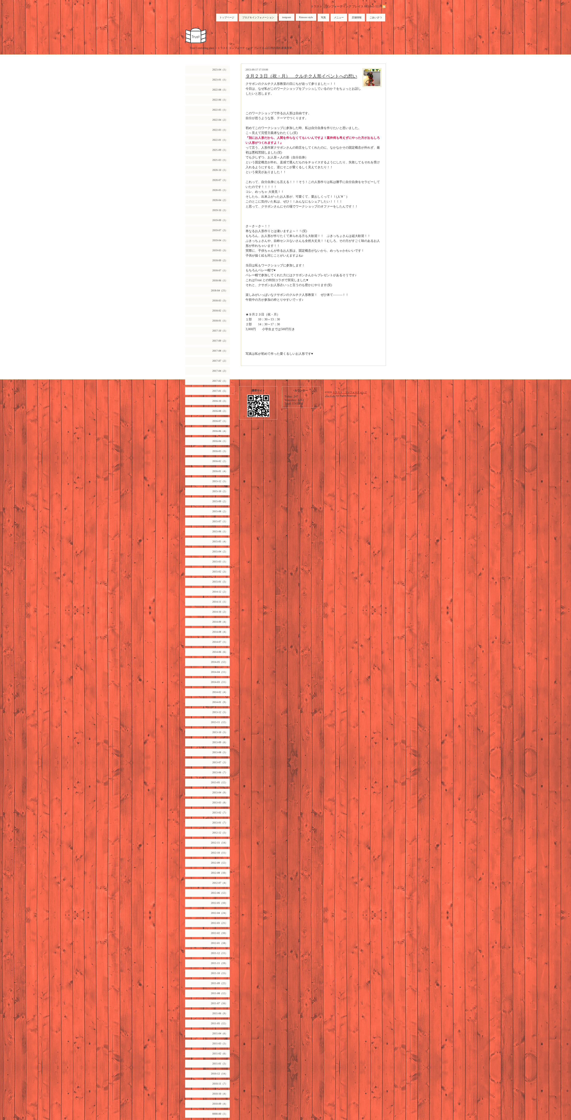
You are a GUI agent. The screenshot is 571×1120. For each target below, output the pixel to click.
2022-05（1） (220, 109)
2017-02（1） (220, 381)
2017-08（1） (220, 350)
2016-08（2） (220, 411)
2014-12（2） (220, 591)
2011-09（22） (219, 983)
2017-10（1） (220, 330)
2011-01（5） (220, 1063)
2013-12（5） (220, 712)
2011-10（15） (219, 973)
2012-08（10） (219, 872)
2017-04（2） (220, 370)
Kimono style (306, 17)
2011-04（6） (220, 1033)
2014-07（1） (220, 642)
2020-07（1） (220, 180)
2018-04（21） (219, 290)
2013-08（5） (220, 752)
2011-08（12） (219, 993)
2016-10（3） (220, 401)
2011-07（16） (219, 1003)
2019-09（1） (220, 220)
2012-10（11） (219, 852)
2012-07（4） (220, 882)
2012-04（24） (219, 913)
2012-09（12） (219, 862)
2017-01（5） (220, 391)
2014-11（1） (220, 601)
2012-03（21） (219, 923)
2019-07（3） (220, 230)
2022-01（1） (220, 140)
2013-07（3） (220, 762)
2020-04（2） (220, 200)
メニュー (339, 17)
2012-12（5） (220, 832)
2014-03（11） (219, 682)
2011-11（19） (219, 963)
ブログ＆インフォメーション (258, 17)
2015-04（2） (220, 551)
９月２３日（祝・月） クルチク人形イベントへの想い (301, 76)
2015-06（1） (220, 531)
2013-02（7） (220, 812)
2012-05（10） (219, 903)
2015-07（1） (220, 521)
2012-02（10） (219, 933)
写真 (323, 17)
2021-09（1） (220, 150)
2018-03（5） (220, 300)
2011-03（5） (220, 1043)
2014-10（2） (220, 611)
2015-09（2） (220, 501)
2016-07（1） (220, 421)
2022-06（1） (220, 99)
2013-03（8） (220, 802)
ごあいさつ (376, 17)
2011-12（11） (219, 953)
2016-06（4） (220, 431)
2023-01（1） (220, 79)
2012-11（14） (219, 842)
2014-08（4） (220, 632)
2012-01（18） (219, 943)
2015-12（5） (220, 481)
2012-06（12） (219, 893)
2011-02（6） (220, 1053)
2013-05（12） (219, 782)
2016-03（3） (220, 451)
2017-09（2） (220, 340)
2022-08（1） (220, 89)
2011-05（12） (219, 1023)
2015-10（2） (220, 491)
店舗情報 (357, 17)
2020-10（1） (220, 170)
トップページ (226, 17)
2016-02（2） (220, 461)
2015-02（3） (220, 571)
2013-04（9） (220, 792)
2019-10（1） (220, 210)
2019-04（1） (220, 240)
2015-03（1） (220, 561)
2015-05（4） (220, 541)
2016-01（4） (220, 471)
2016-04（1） (220, 441)
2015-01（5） (220, 581)
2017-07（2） (220, 360)
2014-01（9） (220, 702)
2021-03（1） (220, 160)
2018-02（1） (220, 310)
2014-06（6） (220, 652)
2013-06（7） (220, 772)
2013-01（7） (220, 822)
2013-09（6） (220, 742)
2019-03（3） (220, 250)
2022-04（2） (220, 119)
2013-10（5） (220, 732)
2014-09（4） (220, 621)
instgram (286, 17)
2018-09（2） (220, 260)
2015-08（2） (220, 511)
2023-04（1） (220, 69)
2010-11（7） (220, 1083)
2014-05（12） (219, 662)
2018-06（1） (220, 280)
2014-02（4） (220, 692)
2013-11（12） (219, 722)
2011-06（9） (220, 1013)
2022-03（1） (220, 130)
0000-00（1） (220, 1113)
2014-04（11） (219, 672)
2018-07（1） (220, 270)
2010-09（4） (220, 1103)
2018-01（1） (220, 320)
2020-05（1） (220, 190)
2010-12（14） (219, 1073)
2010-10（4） (220, 1093)
